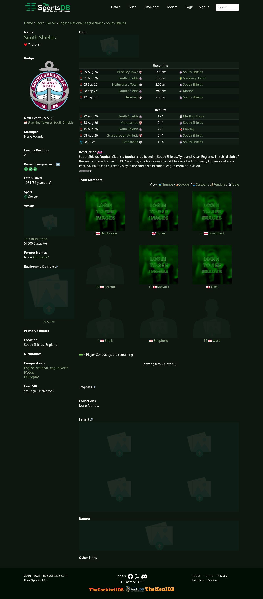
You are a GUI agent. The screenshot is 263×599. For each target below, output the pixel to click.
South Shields (116, 23)
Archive (49, 321)
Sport (40, 23)
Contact (213, 580)
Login (190, 7)
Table (235, 184)
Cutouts (184, 184)
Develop (150, 7)
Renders (219, 184)
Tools (170, 7)
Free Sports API (35, 580)
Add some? (40, 257)
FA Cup (29, 372)
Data (114, 7)
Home (28, 23)
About (196, 576)
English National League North (81, 23)
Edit (131, 7)
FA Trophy (31, 377)
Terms (208, 576)
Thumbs (167, 184)
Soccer (51, 23)
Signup (204, 7)
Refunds (198, 580)
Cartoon (202, 184)
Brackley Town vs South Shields (50, 122)
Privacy (222, 576)
